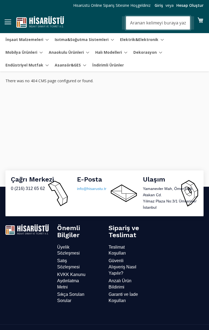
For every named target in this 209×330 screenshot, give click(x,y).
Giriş (159, 5)
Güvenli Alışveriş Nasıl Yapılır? (122, 266)
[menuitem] (25, 39)
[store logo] (40, 22)
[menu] (104, 52)
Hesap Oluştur (190, 5)
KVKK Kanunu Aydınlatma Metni (71, 280)
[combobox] (158, 23)
